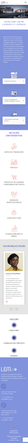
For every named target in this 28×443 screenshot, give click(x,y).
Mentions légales (14, 432)
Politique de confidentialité (14, 436)
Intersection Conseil (14, 440)
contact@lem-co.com (6, 399)
